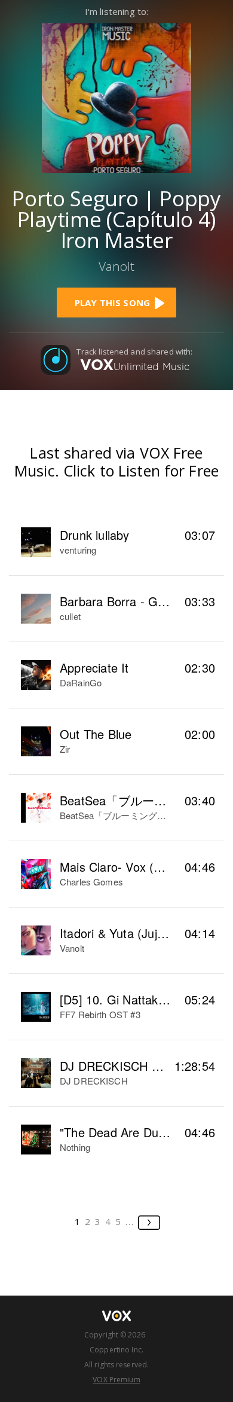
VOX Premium (116, 1379)
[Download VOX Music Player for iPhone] (116, 96)
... (129, 1221)
